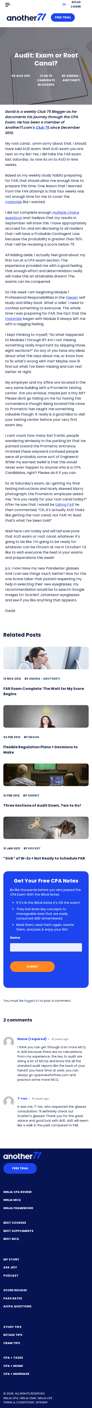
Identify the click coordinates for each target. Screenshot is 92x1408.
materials (13, 201)
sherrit (34, 795)
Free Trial (63, 17)
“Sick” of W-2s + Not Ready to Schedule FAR (44, 858)
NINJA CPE (45, 1398)
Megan (33, 737)
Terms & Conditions (18, 1402)
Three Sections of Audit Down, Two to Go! (42, 805)
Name (15, 938)
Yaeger (72, 297)
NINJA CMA (28, 1398)
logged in (31, 1000)
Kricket (34, 848)
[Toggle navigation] (7, 5)
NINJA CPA (10, 1398)
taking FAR (64, 504)
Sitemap (42, 1402)
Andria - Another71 (72, 78)
